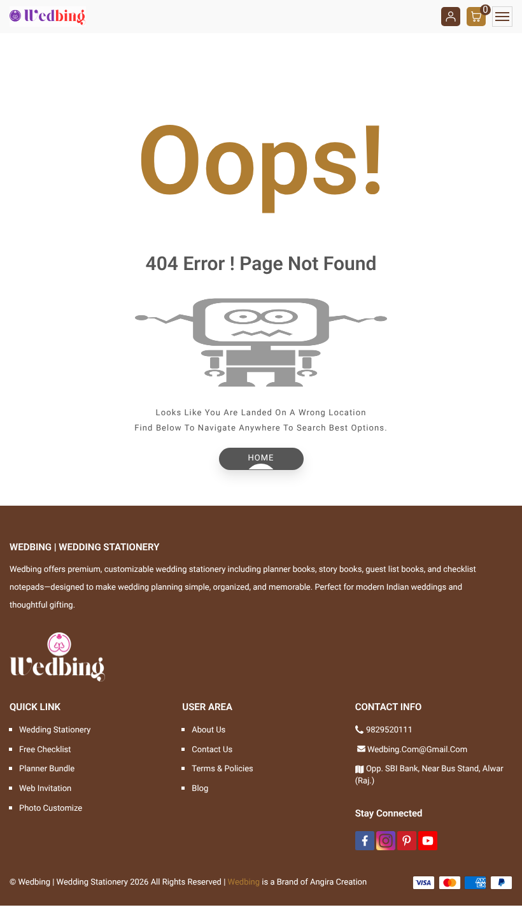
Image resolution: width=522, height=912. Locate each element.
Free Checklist (45, 750)
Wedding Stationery (54, 730)
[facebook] (364, 840)
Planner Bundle (46, 769)
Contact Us (212, 750)
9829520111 (389, 730)
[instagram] (385, 840)
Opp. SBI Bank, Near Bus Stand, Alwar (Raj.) (429, 775)
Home (261, 458)
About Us (208, 730)
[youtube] (427, 840)
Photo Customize (50, 808)
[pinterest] (406, 840)
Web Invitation (45, 789)
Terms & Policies (222, 769)
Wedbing (244, 882)
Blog (200, 789)
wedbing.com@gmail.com (417, 750)
